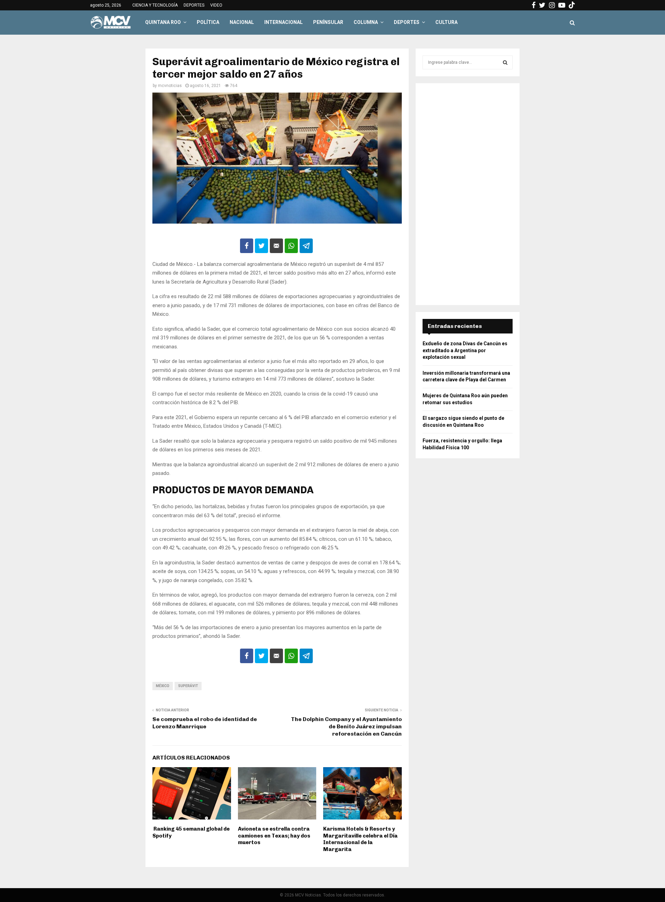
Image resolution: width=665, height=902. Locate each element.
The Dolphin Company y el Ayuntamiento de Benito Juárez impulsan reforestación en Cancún (346, 726)
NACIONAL (242, 22)
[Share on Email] (276, 245)
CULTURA (446, 22)
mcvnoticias (170, 85)
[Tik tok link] (572, 5)
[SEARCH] (505, 62)
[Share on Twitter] (261, 245)
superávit (188, 686)
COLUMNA (366, 22)
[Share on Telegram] (306, 245)
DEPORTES (194, 5)
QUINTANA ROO (163, 22)
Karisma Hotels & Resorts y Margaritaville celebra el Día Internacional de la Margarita (360, 839)
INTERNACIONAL (283, 22)
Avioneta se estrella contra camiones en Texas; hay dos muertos (274, 835)
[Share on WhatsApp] (291, 245)
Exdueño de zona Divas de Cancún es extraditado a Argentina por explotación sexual (465, 350)
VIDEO (216, 5)
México (162, 686)
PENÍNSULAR (328, 22)
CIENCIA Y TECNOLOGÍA (155, 5)
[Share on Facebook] (246, 245)
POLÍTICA (208, 22)
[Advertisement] (468, 194)
